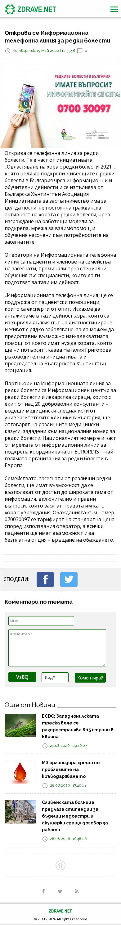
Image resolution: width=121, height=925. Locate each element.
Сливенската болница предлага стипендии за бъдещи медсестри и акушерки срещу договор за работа (75, 816)
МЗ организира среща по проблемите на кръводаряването (71, 769)
